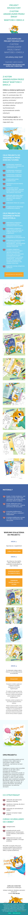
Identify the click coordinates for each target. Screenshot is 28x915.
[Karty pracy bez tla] (14, 479)
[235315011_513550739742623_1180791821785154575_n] (14, 404)
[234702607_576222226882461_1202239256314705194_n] (14, 454)
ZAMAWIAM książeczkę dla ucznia (14, 582)
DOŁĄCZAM (14, 679)
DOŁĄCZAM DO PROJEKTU (14, 274)
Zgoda (9, 913)
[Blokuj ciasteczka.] (26, 909)
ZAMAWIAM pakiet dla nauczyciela (14, 572)
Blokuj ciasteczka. (16, 913)
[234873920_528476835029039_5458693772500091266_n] (14, 429)
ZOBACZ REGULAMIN (14, 551)
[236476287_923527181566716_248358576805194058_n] (14, 355)
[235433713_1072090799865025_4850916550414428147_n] (14, 379)
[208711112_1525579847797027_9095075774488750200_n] (14, 330)
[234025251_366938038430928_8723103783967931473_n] (14, 623)
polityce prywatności (21, 911)
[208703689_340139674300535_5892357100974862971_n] (14, 305)
